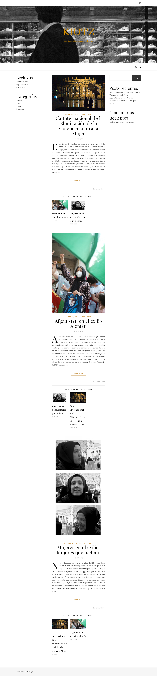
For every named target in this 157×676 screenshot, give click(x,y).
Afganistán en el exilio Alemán (78, 323)
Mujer (18, 106)
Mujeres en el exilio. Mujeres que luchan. (77, 217)
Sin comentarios (99, 189)
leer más (78, 181)
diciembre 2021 (22, 82)
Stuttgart (20, 109)
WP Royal (30, 672)
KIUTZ (78, 32)
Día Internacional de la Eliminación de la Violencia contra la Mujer (78, 125)
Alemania (19, 100)
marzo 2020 (21, 87)
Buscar (136, 78)
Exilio (18, 103)
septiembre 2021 (23, 84)
